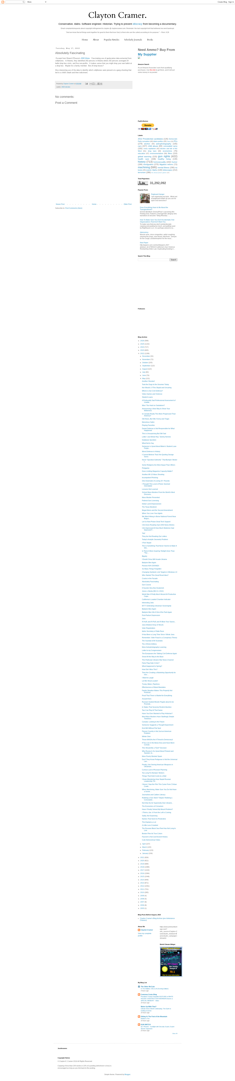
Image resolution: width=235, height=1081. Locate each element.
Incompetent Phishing (150, 478)
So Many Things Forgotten (151, 569)
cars (140, 146)
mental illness (163, 167)
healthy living (164, 159)
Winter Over (146, 736)
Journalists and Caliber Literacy (153, 795)
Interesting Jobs (148, 603)
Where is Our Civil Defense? (152, 391)
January (145, 853)
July (144, 372)
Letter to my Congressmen (151, 650)
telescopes (167, 170)
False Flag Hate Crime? (151, 663)
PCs (175, 141)
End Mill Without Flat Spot (151, 728)
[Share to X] (96, 83)
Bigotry (144, 556)
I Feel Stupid (146, 543)
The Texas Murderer (149, 507)
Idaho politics (158, 141)
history (142, 161)
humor (174, 162)
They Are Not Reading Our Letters (154, 536)
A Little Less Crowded (150, 825)
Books (150, 39)
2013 (142, 883)
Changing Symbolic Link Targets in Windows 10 (159, 572)
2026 (142, 341)
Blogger (127, 1074)
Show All (174, 1033)
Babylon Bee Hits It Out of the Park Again (157, 612)
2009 (142, 896)
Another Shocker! (148, 381)
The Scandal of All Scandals (152, 641)
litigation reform (166, 164)
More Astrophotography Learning (154, 647)
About (96, 39)
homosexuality (159, 162)
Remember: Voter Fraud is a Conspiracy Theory (159, 638)
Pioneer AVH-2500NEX (150, 566)
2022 (142, 353)
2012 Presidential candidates (150, 139)
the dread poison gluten (158, 172)
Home (85, 39)
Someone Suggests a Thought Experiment (157, 725)
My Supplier (147, 54)
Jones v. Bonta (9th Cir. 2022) (153, 591)
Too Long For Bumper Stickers (153, 773)
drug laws (152, 151)
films (170, 153)
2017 (142, 870)
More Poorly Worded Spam (152, 756)
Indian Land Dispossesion (151, 504)
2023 (142, 350)
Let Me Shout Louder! (150, 681)
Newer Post (60, 204)
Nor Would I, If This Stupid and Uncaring (156, 388)
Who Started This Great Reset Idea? (155, 575)
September (146, 366)
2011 (142, 889)
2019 (142, 864)
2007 (142, 902)
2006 (142, 905)
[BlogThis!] (93, 83)
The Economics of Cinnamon (152, 806)
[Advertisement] (93, 183)
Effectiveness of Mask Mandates (154, 687)
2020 (142, 861)
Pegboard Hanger (157, 194)
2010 (142, 892)
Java (168, 141)
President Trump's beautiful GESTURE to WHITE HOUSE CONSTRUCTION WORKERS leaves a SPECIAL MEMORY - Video (157, 998)
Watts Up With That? (148, 1007)
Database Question (149, 440)
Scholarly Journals (133, 39)
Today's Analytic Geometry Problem (155, 539)
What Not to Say (148, 443)
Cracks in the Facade (150, 578)
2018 (142, 867)
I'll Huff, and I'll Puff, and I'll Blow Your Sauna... (159, 622)
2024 (142, 347)
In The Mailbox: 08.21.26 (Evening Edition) (154, 989)
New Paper (144, 243)
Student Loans (147, 397)
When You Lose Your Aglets (152, 513)
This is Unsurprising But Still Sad (154, 434)
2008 (142, 899)
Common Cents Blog (149, 994)
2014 (142, 880)
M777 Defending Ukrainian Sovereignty (156, 606)
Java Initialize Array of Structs (152, 625)
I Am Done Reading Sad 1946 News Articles (158, 525)
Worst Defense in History (151, 451)
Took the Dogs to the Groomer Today (155, 384)
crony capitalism (149, 149)
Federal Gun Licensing (150, 501)
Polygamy (145, 468)
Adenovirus (144, 232)
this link (152, 70)
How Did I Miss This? (149, 669)
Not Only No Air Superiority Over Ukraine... (157, 803)
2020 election (65, 87)
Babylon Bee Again (149, 563)
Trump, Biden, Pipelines (151, 684)
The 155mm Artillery (149, 644)
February (145, 850)
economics (167, 151)
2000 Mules (85, 58)
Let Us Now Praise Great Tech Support (156, 522)
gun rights (164, 156)
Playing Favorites (148, 425)
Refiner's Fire (145, 1018)
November (146, 359)
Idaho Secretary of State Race (153, 631)
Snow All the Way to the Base (152, 657)
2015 (142, 876)
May (144, 378)
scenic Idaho (151, 170)
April (144, 844)
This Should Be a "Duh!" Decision (154, 748)
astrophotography (163, 144)
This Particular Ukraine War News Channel (158, 660)
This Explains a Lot (149, 822)
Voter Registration (148, 628)
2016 (142, 873)
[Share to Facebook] (98, 83)
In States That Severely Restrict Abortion (156, 707)
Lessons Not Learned (150, 489)
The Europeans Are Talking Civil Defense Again (159, 654)
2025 (142, 344)
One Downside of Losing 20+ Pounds (156, 481)
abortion (147, 144)
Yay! (143, 533)
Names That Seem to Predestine (154, 819)
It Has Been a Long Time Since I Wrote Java (158, 634)
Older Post (128, 204)
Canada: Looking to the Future (153, 722)
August (145, 369)
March (144, 847)
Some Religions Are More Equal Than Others (158, 465)
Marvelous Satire (148, 422)
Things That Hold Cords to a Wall (154, 776)
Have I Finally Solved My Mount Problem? (157, 809)
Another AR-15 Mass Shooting (153, 474)
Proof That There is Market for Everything (157, 696)
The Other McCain (148, 987)
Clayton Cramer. (117, 15)
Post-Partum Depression (151, 615)
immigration (148, 164)
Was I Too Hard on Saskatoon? (153, 405)
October (145, 363)
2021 (142, 857)
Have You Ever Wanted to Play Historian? (157, 713)
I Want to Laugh (148, 678)
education (141, 153)
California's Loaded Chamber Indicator (156, 599)
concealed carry (170, 146)
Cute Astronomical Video (151, 840)
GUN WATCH (146, 1025)
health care (143, 159)
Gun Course (146, 585)
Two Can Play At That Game (152, 710)
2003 (142, 908)
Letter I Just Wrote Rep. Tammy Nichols (156, 437)
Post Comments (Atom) (73, 208)
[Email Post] (86, 83)
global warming (144, 156)
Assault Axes (146, 699)
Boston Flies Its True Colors (152, 834)
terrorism (142, 172)
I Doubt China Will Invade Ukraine (154, 559)
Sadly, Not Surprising (149, 816)
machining (144, 167)
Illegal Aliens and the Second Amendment (157, 510)
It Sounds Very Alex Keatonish (153, 588)
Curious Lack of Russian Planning (154, 770)
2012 (142, 886)
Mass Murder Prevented (151, 497)
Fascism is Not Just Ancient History (155, 837)
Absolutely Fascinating (150, 582)
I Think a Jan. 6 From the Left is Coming (156, 812)
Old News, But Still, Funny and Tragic (155, 419)
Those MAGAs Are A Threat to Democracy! (157, 740)
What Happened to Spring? (152, 666)
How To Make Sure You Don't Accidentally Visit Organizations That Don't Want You (157, 221)
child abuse (153, 146)
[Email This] (90, 83)
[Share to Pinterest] (101, 83)
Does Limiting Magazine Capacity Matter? (157, 471)
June (144, 375)
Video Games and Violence (152, 394)
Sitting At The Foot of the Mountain (154, 1017)
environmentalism (156, 153)
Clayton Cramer (147, 930)
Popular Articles (111, 39)
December (146, 356)
